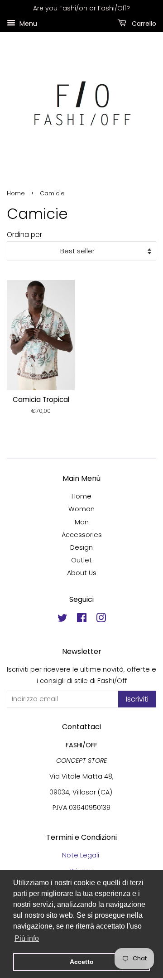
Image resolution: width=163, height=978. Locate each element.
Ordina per (24, 234)
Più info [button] (26, 938)
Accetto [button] (82, 961)
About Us (81, 572)
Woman (81, 508)
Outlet (81, 560)
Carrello (143, 23)
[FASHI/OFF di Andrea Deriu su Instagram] (101, 619)
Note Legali (81, 855)
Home (16, 193)
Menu (27, 23)
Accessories (82, 534)
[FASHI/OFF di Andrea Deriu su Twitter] (62, 619)
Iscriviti (137, 699)
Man (82, 522)
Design (81, 547)
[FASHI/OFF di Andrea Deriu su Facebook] (82, 619)
